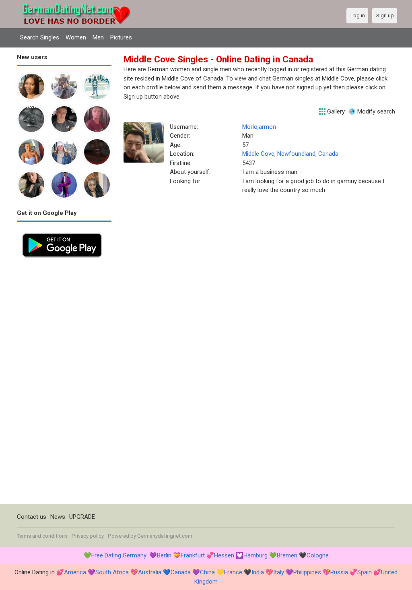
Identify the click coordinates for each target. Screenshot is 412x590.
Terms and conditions (42, 536)
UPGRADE (82, 516)
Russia (339, 572)
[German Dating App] (62, 232)
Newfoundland (296, 153)
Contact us (31, 516)
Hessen (224, 555)
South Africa (112, 572)
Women (76, 37)
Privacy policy (88, 536)
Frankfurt (193, 555)
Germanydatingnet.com (164, 536)
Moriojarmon (259, 126)
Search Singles (39, 37)
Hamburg (255, 555)
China (207, 572)
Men (98, 37)
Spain (364, 572)
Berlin (164, 555)
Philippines (307, 572)
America (75, 572)
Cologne (318, 555)
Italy (278, 572)
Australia (149, 572)
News (57, 516)
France (233, 572)
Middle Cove (258, 153)
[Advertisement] (64, 383)
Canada (328, 153)
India (257, 572)
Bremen (287, 555)
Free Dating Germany (118, 555)
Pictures (121, 37)
